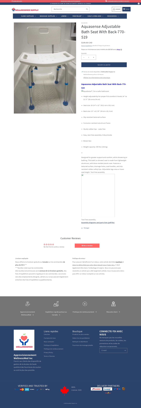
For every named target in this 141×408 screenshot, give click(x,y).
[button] (126, 9)
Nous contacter (49, 342)
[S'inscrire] (125, 350)
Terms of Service (49, 356)
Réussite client (112, 312)
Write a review (87, 245)
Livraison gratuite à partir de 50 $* (118, 1)
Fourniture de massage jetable (82, 345)
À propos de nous (50, 338)
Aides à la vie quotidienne (81, 338)
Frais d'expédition (86, 45)
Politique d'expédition (51, 345)
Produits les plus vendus (80, 334)
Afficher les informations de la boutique (96, 78)
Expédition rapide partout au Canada (56, 313)
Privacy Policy (48, 352)
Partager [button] (86, 228)
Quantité (83, 53)
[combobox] (70, 9)
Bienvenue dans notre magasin (70, 1)
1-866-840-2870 (17, 1)
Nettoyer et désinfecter (80, 342)
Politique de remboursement (83, 312)
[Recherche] (87, 9)
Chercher (47, 334)
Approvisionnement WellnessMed (27, 313)
